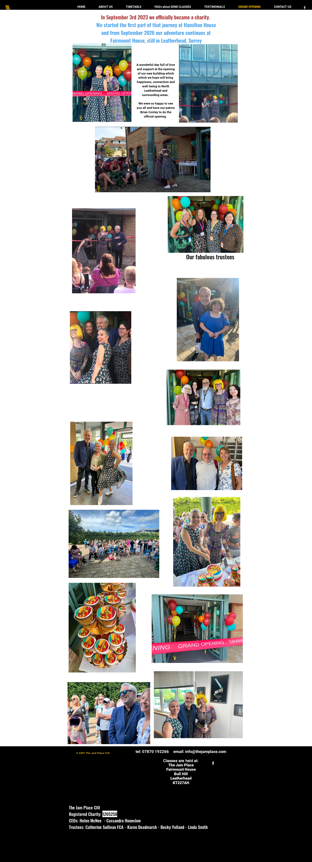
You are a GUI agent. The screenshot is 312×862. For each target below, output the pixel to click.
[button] (206, 188)
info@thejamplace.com (205, 751)
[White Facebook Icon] (305, 8)
